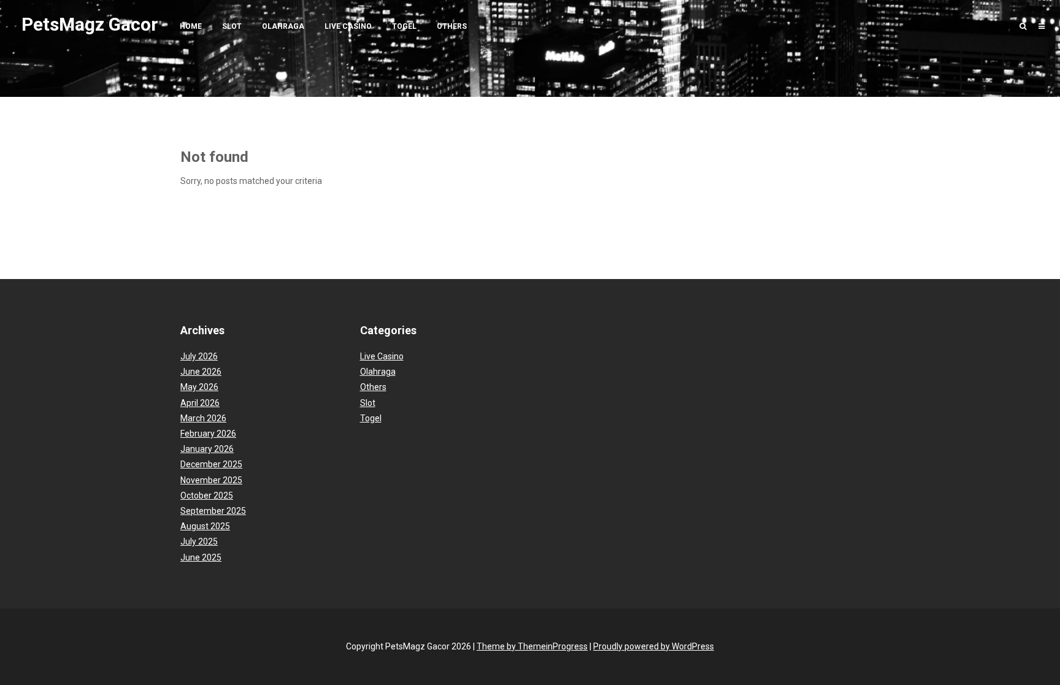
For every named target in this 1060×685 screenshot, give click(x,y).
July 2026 (199, 356)
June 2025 (200, 557)
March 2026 (203, 418)
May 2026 (199, 387)
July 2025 (199, 541)
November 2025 (211, 480)
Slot (232, 26)
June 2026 (200, 372)
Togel (404, 26)
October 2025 (206, 495)
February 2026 (208, 433)
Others (452, 26)
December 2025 (211, 464)
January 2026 (207, 449)
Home (191, 26)
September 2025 (213, 511)
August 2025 (205, 526)
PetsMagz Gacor (89, 24)
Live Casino (348, 26)
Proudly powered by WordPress (653, 646)
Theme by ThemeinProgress (532, 646)
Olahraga (283, 26)
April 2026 (200, 403)
